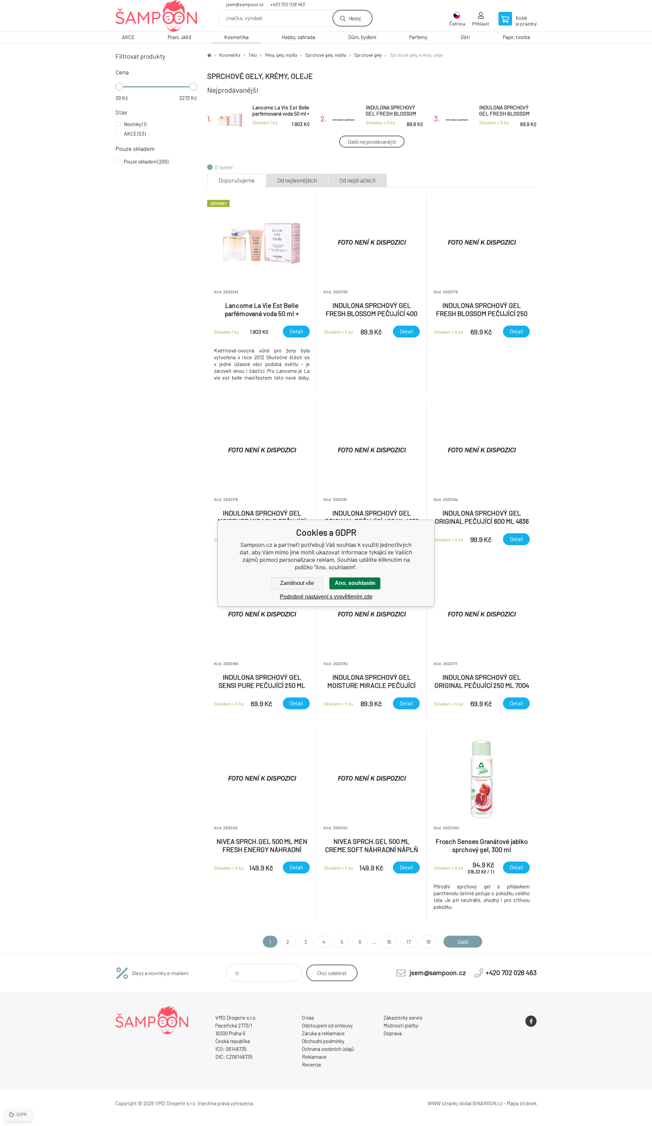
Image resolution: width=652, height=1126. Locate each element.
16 (389, 941)
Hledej (354, 18)
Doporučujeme (236, 180)
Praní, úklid (179, 37)
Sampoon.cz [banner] (156, 16)
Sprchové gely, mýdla (325, 55)
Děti (465, 37)
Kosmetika (236, 37)
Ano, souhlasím (355, 583)
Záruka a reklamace (323, 1033)
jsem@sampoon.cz (245, 4)
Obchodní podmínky (323, 1041)
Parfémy (418, 37)
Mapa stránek (522, 1103)
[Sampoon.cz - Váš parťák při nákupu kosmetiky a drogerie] (209, 55)
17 (408, 941)
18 (428, 941)
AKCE (128, 37)
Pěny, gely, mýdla (281, 55)
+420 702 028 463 (287, 4)
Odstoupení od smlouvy (327, 1025)
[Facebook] (531, 1021)
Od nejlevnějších (297, 180)
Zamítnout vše (297, 583)
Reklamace (314, 1057)
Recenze (311, 1064)
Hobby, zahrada (298, 37)
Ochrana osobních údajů (328, 1049)
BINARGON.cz (487, 1103)
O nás (308, 1018)
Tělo (253, 55)
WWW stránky (443, 1103)
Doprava (392, 1033)
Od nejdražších (358, 180)
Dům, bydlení (362, 37)
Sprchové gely (368, 55)
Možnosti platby (400, 1025)
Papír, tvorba (516, 37)
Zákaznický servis (402, 1018)
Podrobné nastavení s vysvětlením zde (326, 597)
